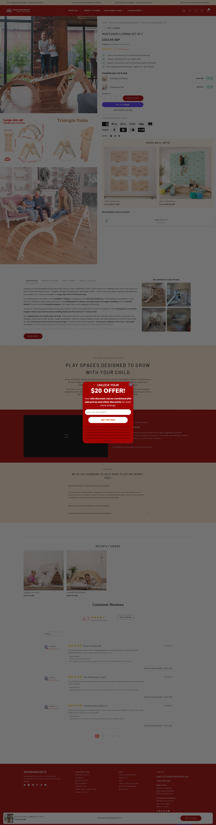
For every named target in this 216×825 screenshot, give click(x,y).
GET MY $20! (108, 419)
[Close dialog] (130, 384)
